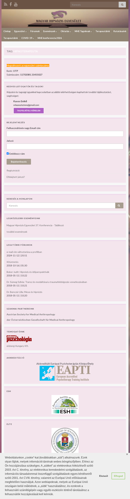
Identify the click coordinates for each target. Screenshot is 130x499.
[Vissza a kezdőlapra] (65, 18)
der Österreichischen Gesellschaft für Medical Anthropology (41, 319)
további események (17, 231)
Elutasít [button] (103, 476)
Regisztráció (13, 170)
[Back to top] (122, 491)
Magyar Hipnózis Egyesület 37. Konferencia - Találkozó (35, 225)
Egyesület (19, 31)
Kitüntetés (12, 261)
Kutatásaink (119, 31)
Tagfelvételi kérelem (28, 111)
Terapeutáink (102, 31)
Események (49, 31)
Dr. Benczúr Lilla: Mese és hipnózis (24, 291)
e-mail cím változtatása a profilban (24, 251)
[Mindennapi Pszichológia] (19, 338)
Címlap (7, 31)
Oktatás (65, 31)
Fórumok (35, 31)
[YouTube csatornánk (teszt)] (16, 3)
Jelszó (10, 140)
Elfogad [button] (118, 476)
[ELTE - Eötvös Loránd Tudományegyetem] (65, 441)
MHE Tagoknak (83, 31)
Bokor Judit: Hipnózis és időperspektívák (28, 271)
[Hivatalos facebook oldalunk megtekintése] (10, 3)
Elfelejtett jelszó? (16, 176)
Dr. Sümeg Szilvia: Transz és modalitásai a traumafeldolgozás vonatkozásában (47, 281)
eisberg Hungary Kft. (18, 345)
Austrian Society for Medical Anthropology (31, 314)
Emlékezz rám (17, 153)
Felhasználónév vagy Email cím (23, 128)
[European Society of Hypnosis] (65, 404)
